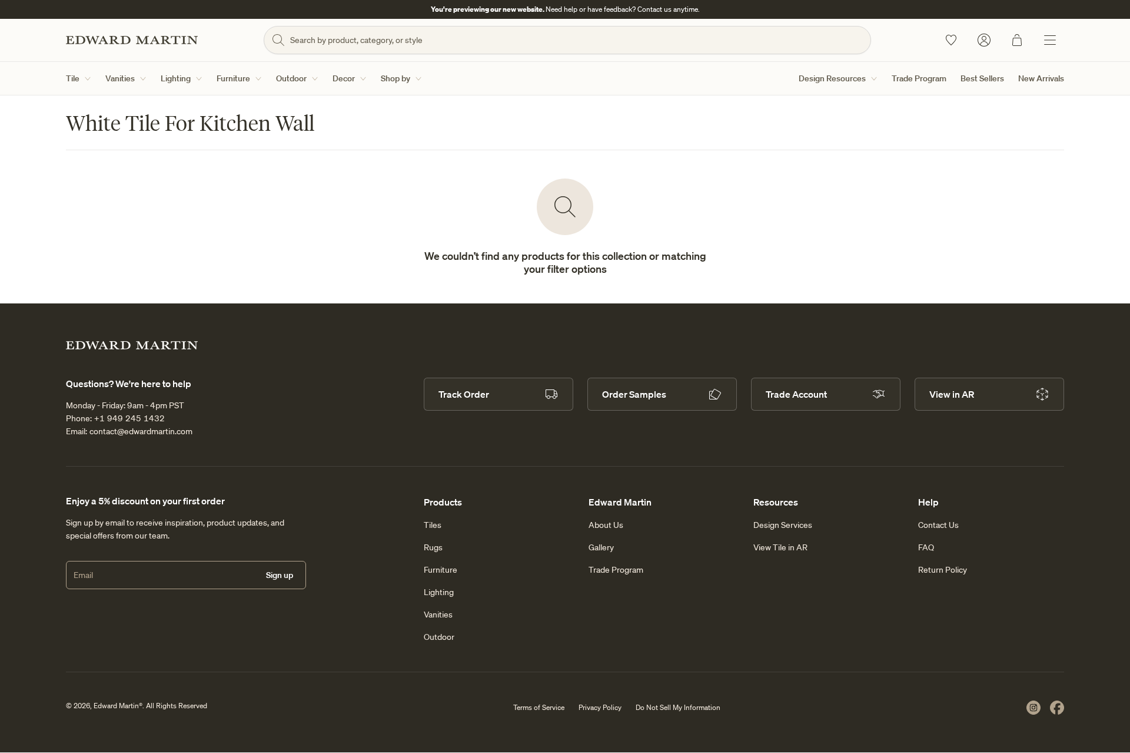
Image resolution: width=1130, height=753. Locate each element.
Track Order (463, 394)
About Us (606, 525)
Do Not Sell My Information (678, 707)
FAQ (926, 547)
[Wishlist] (951, 40)
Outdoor (291, 78)
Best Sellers (982, 78)
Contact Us (938, 525)
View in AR (951, 394)
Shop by (395, 78)
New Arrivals (1041, 78)
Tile (72, 78)
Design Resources (832, 78)
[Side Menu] (1050, 40)
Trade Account (796, 394)
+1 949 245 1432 (129, 418)
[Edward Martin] (132, 40)
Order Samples (634, 394)
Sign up (279, 575)
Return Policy (942, 569)
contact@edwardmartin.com (140, 431)
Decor (344, 78)
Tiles (432, 525)
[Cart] (1017, 40)
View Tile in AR (780, 547)
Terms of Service (538, 707)
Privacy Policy (600, 707)
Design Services (782, 525)
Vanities (120, 78)
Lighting (176, 78)
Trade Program (919, 78)
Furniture (233, 78)
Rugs (433, 547)
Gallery (601, 547)
